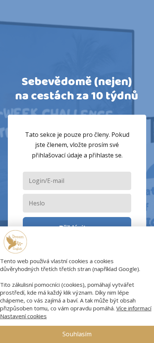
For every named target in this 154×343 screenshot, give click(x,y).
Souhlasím (77, 334)
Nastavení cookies (23, 316)
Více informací (133, 308)
